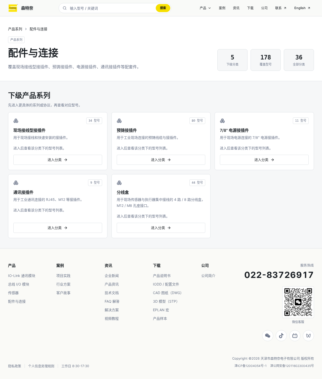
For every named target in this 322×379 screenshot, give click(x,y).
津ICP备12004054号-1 (250, 366)
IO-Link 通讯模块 (21, 275)
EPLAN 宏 (161, 310)
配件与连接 (17, 301)
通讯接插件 (23, 192)
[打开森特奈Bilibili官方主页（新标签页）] (294, 335)
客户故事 (63, 293)
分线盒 (123, 192)
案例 (222, 8)
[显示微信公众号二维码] (267, 335)
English (300, 8)
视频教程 (112, 318)
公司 (264, 8)
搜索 (163, 8)
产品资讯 (112, 284)
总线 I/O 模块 (18, 284)
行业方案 (63, 284)
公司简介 (208, 275)
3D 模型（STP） (166, 301)
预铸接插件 (127, 130)
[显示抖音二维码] (281, 335)
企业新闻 (112, 275)
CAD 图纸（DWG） (168, 293)
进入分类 (55, 159)
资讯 (236, 8)
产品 (203, 8)
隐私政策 (14, 366)
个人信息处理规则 (41, 366)
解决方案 (112, 310)
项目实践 (63, 275)
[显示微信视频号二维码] (308, 335)
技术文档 (112, 293)
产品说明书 (162, 275)
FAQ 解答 (112, 301)
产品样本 (160, 318)
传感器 (13, 293)
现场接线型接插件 (29, 130)
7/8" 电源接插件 (234, 130)
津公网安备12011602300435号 (292, 366)
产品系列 (15, 29)
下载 (250, 8)
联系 (278, 8)
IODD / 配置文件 (166, 284)
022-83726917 (279, 275)
